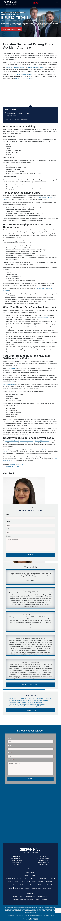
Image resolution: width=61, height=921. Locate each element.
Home (15, 896)
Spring (27, 888)
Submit (30, 555)
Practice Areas (30, 896)
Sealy (10, 888)
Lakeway (33, 881)
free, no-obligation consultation (25, 74)
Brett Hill (20, 464)
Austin (26, 875)
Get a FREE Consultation (11, 29)
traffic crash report (43, 317)
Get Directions (22, 120)
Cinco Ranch (42, 878)
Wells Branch (47, 888)
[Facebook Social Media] (25, 869)
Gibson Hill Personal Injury (35, 67)
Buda (25, 878)
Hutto (16, 881)
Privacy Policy (46, 915)
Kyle (27, 881)
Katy (22, 881)
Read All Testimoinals (30, 684)
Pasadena (16, 885)
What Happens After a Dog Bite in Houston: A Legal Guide (25, 706)
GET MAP (16, 864)
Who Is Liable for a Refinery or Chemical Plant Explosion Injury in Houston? (30, 698)
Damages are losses (9, 384)
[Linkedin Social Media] (32, 869)
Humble (10, 881)
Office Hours (9, 120)
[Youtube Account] (34, 869)
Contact (44, 899)
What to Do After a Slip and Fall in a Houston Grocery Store (25, 702)
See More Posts (30, 710)
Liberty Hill (49, 881)
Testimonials (41, 896)
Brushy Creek (18, 878)
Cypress (51, 878)
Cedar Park (33, 878)
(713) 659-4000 (42, 24)
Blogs (37, 899)
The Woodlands (36, 888)
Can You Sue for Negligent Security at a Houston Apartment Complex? (28, 700)
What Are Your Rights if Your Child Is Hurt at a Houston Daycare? (27, 704)
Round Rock (50, 885)
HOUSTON (43, 856)
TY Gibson (12, 464)
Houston (16, 856)
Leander (40, 881)
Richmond (41, 885)
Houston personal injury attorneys (15, 67)
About (21, 896)
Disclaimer (39, 915)
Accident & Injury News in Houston (23, 899)
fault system (12, 368)
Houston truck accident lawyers (24, 78)
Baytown (8, 878)
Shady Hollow (19, 888)
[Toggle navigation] (57, 3)
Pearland (24, 885)
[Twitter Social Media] (28, 869)
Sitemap (52, 915)
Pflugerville (32, 885)
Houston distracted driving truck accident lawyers (19, 441)
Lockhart (8, 885)
